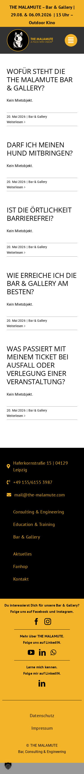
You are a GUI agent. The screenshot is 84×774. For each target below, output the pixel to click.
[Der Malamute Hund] (18, 31)
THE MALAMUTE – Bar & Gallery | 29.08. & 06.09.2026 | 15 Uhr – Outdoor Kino (42, 15)
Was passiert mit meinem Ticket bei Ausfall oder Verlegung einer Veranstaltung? (37, 365)
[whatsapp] (53, 652)
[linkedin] (42, 652)
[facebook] (36, 621)
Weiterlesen (15, 122)
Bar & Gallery (37, 116)
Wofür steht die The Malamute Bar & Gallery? (40, 79)
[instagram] (47, 621)
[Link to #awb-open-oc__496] (71, 40)
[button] (8, 766)
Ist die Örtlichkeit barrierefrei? (39, 214)
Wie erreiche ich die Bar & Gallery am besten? (42, 283)
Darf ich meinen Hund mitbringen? (40, 149)
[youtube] (31, 652)
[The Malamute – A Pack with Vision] (42, 39)
